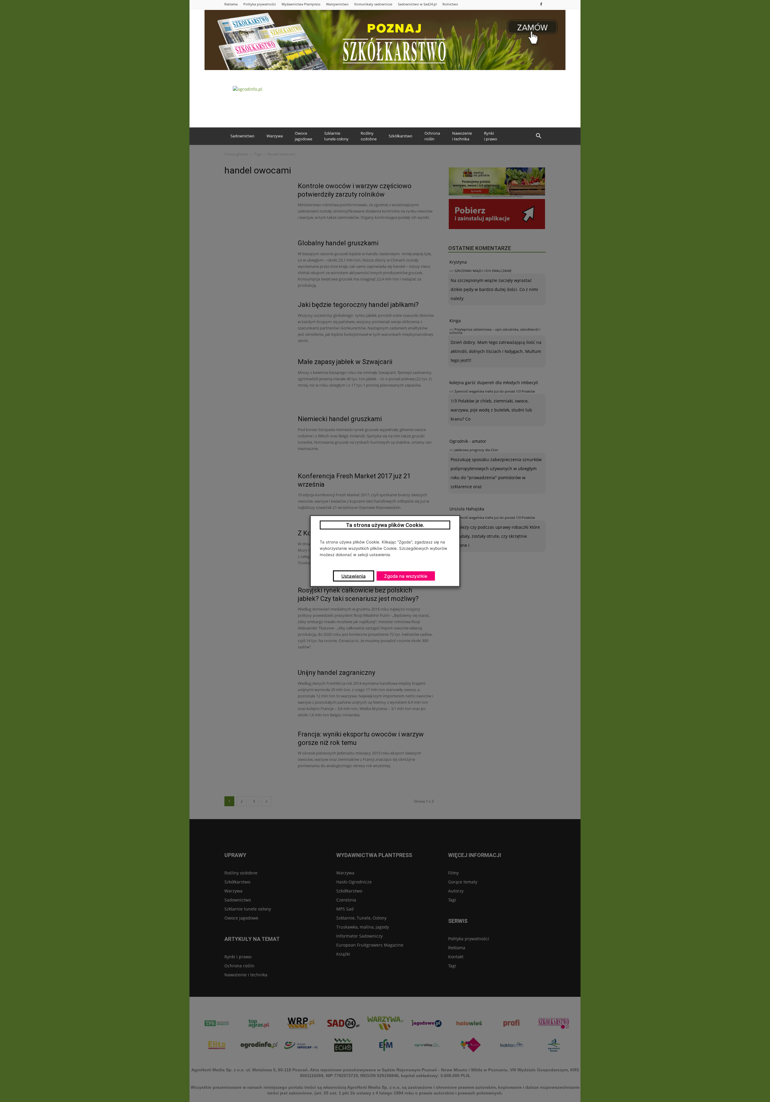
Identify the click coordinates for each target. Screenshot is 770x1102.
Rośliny (369, 136)
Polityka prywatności (259, 4)
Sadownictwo (242, 136)
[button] (538, 136)
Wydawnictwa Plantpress (301, 4)
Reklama (231, 4)
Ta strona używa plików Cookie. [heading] (385, 525)
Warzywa (274, 136)
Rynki (490, 136)
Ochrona (432, 136)
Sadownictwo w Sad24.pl (417, 4)
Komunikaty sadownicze (373, 4)
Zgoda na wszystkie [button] (405, 576)
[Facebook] (541, 4)
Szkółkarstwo (400, 136)
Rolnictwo (450, 4)
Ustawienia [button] (353, 576)
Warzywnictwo (337, 4)
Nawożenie (462, 136)
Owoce (303, 136)
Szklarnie (336, 136)
